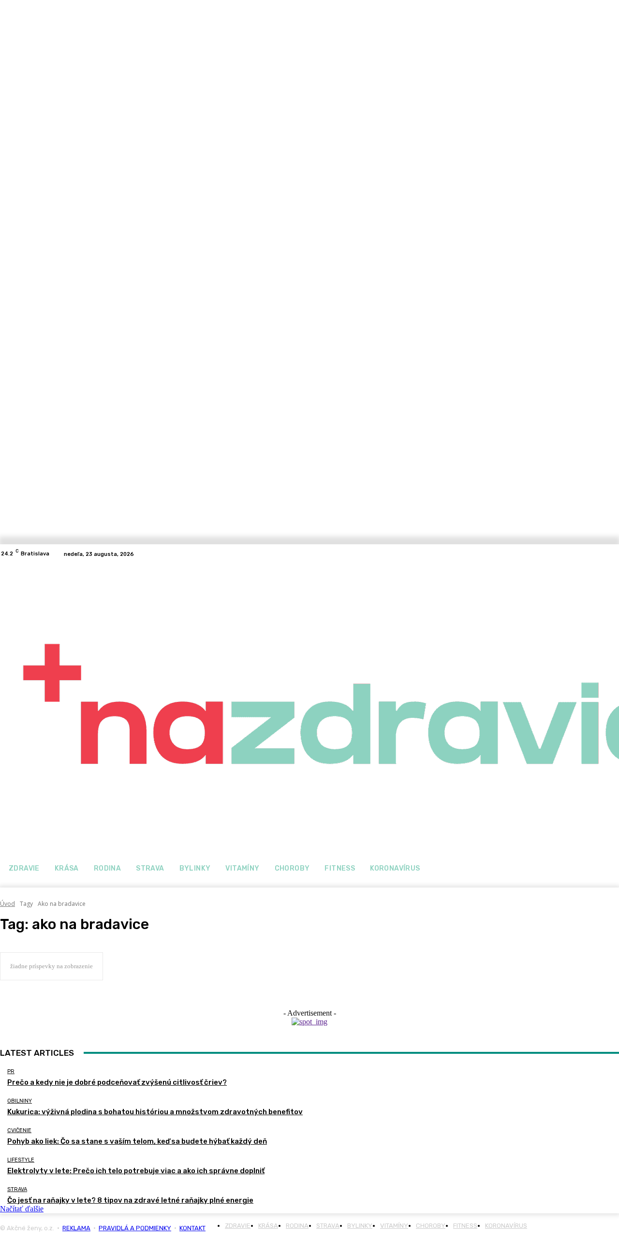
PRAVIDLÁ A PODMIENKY (135, 1228)
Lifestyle (20, 1160)
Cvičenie (19, 1130)
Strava (17, 1189)
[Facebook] (601, 554)
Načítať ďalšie (22, 1209)
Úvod (7, 904)
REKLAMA (76, 1228)
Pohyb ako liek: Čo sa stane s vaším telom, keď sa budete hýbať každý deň (137, 1141)
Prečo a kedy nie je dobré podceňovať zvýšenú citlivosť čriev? (117, 1082)
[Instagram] (613, 554)
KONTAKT (192, 1228)
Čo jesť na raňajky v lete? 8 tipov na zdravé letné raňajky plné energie (130, 1200)
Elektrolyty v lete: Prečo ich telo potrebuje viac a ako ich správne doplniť (136, 1170)
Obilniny (19, 1101)
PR (11, 1071)
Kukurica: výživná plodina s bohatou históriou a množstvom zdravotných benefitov (155, 1111)
